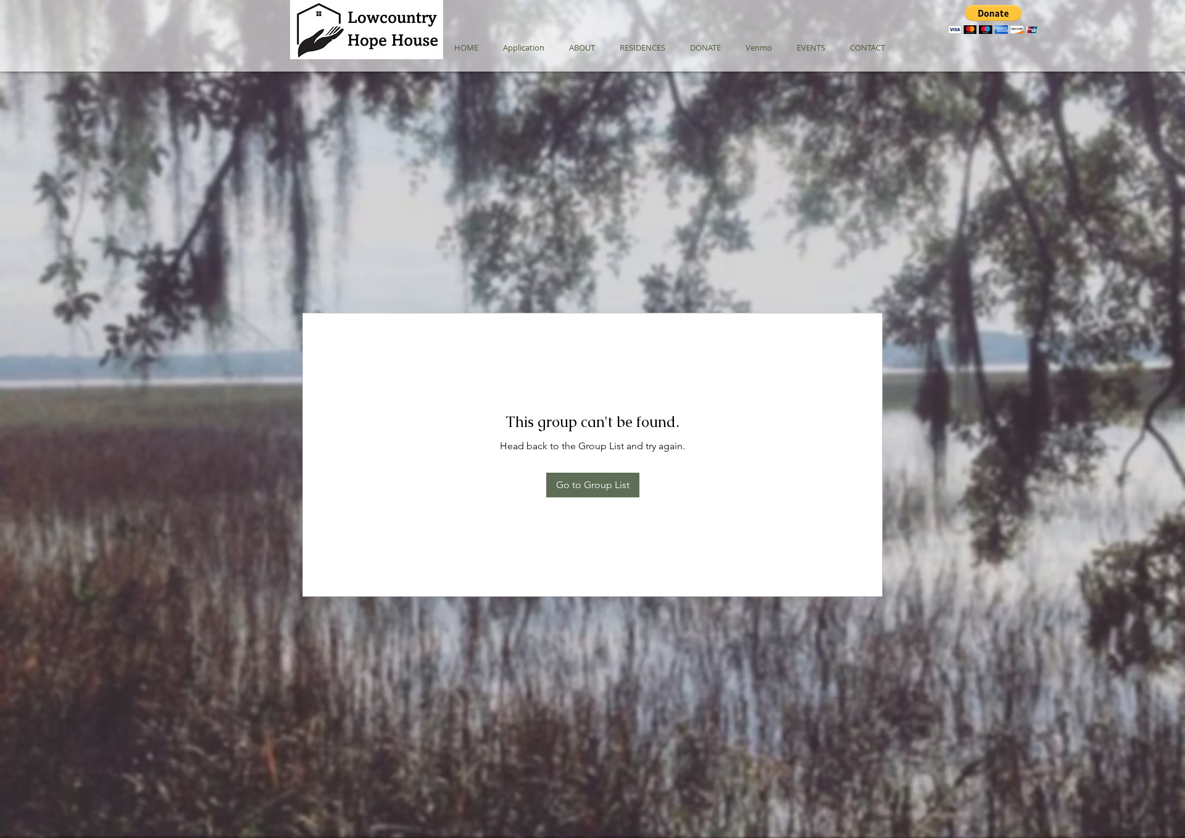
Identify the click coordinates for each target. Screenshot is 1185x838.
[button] (993, 19)
